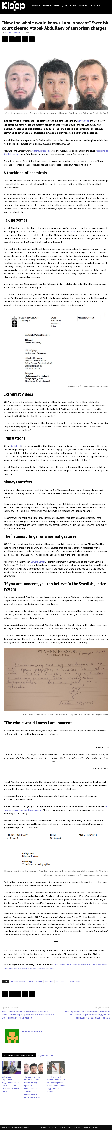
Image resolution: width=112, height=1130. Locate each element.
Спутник (83, 6)
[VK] (18, 39)
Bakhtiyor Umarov (18, 981)
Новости (35, 6)
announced (83, 120)
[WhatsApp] (32, 39)
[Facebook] (5, 39)
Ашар (92, 6)
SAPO (30, 981)
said (73, 231)
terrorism (49, 981)
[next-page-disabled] (8, 1103)
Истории (46, 6)
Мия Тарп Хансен (12, 33)
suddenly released (40, 150)
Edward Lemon (38, 561)
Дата (64, 6)
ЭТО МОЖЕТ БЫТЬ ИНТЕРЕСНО (19, 1055)
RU (98, 6)
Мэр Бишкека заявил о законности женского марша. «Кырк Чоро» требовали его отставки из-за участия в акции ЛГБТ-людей (28, 1014)
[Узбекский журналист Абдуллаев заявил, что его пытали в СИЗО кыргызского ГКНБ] (11, 1067)
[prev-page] (4, 1103)
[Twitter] (12, 39)
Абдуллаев (61, 981)
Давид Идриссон (76, 981)
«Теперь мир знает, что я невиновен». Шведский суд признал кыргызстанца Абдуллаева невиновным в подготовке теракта (85, 1014)
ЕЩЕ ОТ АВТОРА (46, 1055)
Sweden (39, 981)
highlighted (15, 445)
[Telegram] (25, 39)
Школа (73, 6)
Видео (57, 6)
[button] (106, 5)
